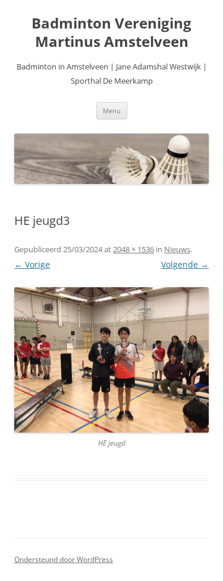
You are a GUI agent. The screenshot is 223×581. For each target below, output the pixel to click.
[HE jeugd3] (111, 360)
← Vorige (32, 264)
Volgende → (185, 264)
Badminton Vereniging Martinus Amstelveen (111, 32)
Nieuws (177, 249)
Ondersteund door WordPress (63, 559)
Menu (112, 110)
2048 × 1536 (133, 249)
